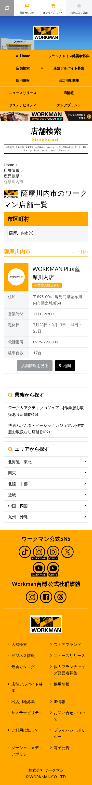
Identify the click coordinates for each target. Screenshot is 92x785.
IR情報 (59, 701)
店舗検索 (19, 644)
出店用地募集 (23, 701)
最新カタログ (23, 666)
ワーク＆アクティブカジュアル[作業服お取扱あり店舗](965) (46, 411)
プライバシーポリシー (69, 733)
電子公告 (61, 747)
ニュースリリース (69, 655)
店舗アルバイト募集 (27, 687)
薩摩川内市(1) (21, 233)
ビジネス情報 (23, 655)
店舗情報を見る (35, 365)
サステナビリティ (27, 712)
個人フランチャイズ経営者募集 (69, 669)
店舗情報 (11, 170)
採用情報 (61, 684)
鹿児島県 (11, 176)
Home (9, 164)
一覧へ (82, 252)
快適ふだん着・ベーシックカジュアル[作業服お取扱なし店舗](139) (46, 428)
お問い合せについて (69, 715)
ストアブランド (67, 644)
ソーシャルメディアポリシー (27, 750)
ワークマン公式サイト (46, 33)
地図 (67, 365)
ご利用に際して (25, 730)
